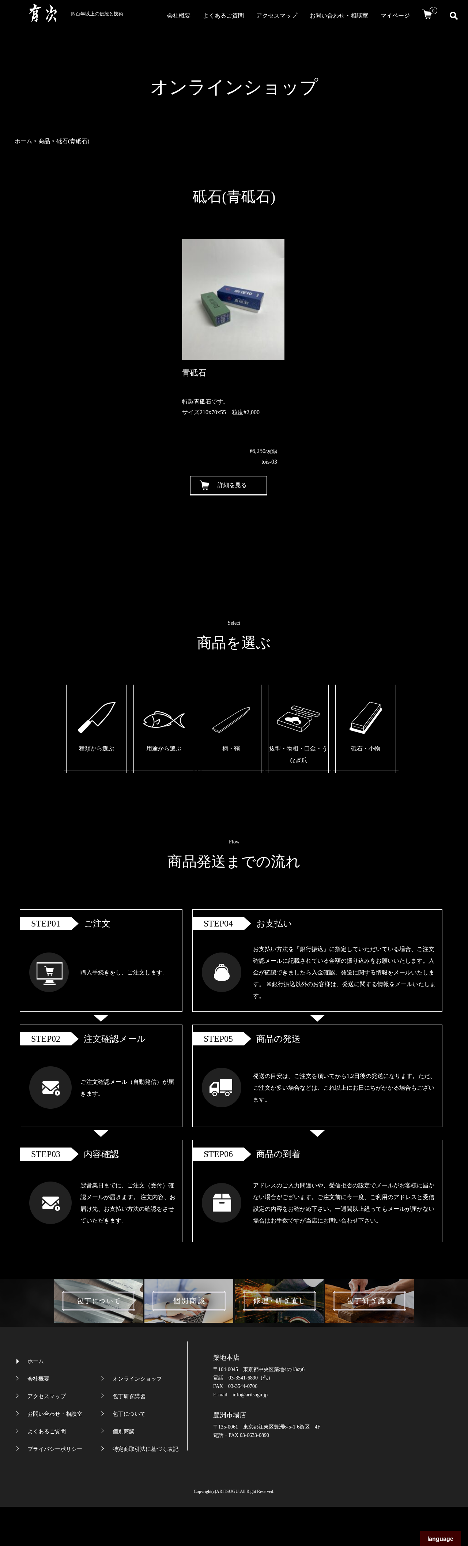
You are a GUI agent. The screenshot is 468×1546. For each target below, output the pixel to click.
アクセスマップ (276, 15)
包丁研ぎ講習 (129, 1396)
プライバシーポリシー (54, 1449)
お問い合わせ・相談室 (339, 15)
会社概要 (178, 15)
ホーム (35, 1361)
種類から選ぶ (96, 748)
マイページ (395, 15)
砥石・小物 (365, 748)
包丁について (129, 1414)
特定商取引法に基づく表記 (145, 1449)
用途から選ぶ (163, 748)
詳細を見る (232, 485)
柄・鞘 (231, 748)
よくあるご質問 (223, 15)
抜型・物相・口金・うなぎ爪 (298, 754)
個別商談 (124, 1431)
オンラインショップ (137, 1379)
